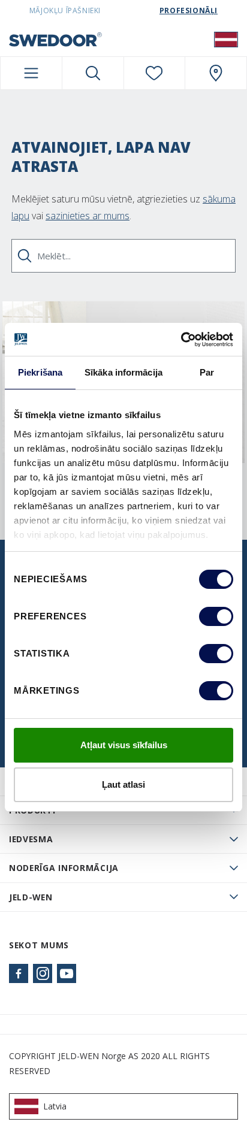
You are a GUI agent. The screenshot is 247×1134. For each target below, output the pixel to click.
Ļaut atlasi (123, 784)
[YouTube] (66, 973)
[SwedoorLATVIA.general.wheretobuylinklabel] (216, 73)
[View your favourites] (154, 73)
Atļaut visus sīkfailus (123, 745)
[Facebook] (18, 973)
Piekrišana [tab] (40, 372)
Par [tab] (207, 372)
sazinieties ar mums (87, 215)
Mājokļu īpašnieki (65, 10)
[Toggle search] (93, 73)
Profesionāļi (188, 10)
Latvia (55, 1106)
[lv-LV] (226, 39)
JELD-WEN (31, 897)
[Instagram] (42, 973)
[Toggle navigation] (31, 73)
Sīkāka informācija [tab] (123, 372)
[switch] (216, 616)
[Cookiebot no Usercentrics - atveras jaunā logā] (180, 339)
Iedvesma (31, 839)
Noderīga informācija (64, 867)
